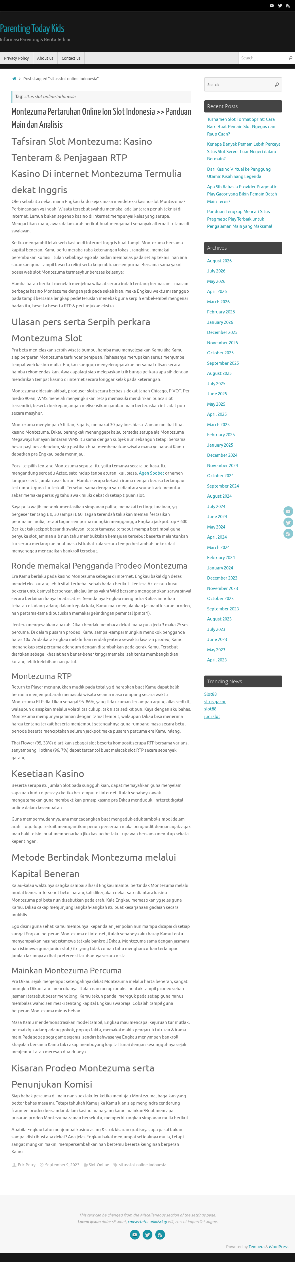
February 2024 (221, 558)
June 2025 (217, 394)
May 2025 (216, 404)
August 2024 (219, 496)
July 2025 (216, 384)
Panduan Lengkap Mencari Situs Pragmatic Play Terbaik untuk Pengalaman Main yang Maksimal (239, 219)
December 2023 (222, 578)
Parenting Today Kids (32, 29)
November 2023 (222, 588)
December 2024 (222, 455)
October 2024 (220, 476)
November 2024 (222, 466)
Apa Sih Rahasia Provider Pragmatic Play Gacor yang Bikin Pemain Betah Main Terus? (242, 194)
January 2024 (220, 568)
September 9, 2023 (62, 1165)
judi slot (212, 716)
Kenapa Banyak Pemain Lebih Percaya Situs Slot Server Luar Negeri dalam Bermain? (244, 152)
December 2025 (222, 332)
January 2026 (220, 322)
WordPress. (279, 1246)
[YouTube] (272, 5)
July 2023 (216, 629)
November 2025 (222, 343)
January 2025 (220, 445)
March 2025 (218, 425)
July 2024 (216, 506)
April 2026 (217, 291)
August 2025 (219, 373)
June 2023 (217, 639)
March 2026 (218, 302)
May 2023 (216, 650)
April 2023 (217, 660)
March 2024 (218, 547)
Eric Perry (26, 1165)
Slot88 (210, 694)
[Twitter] (280, 5)
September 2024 (223, 486)
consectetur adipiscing (147, 1221)
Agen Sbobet (151, 473)
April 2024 (217, 537)
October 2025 (220, 353)
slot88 (210, 709)
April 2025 (217, 414)
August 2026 (219, 261)
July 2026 (216, 271)
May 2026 (216, 281)
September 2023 (223, 609)
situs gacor (215, 702)
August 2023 (219, 619)
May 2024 (216, 527)
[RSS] (288, 5)
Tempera (256, 1246)
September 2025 (223, 363)
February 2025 (221, 435)
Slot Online (99, 1165)
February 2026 (221, 312)
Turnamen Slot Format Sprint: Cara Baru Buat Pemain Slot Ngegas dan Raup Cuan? (241, 127)
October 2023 (220, 598)
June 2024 (217, 517)
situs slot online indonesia (142, 1165)
